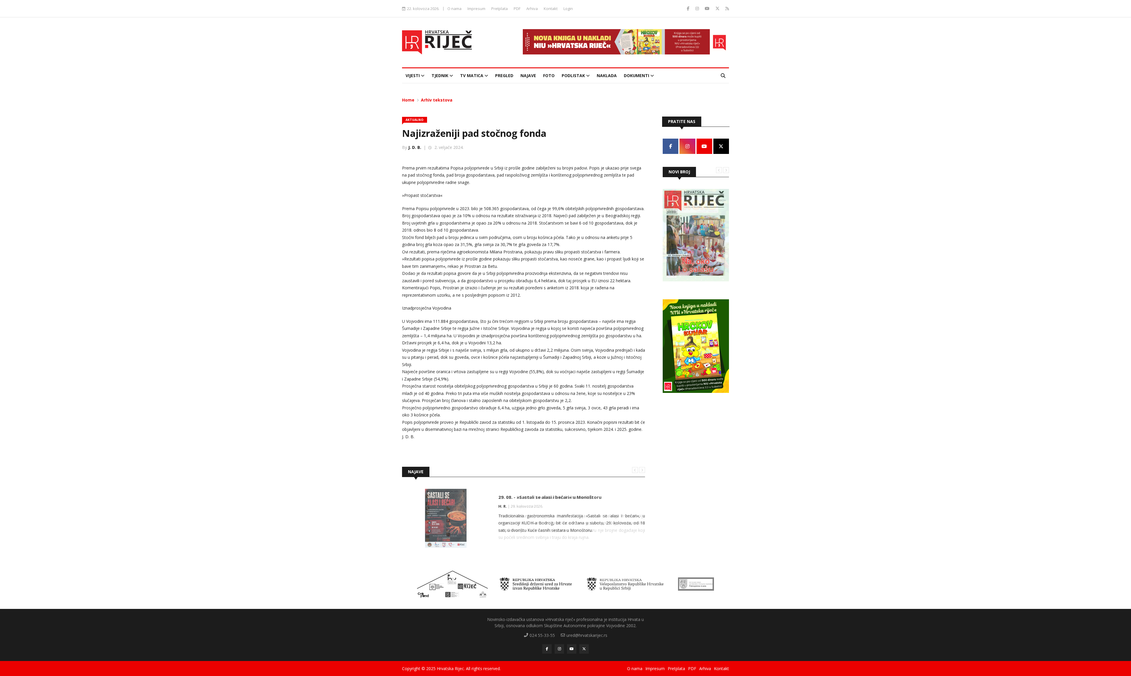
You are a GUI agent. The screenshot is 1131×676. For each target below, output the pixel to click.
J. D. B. (414, 147)
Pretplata (499, 8)
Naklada (607, 75)
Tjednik (440, 75)
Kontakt (551, 8)
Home (408, 100)
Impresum (476, 8)
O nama (454, 8)
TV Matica (472, 75)
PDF (517, 8)
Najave (528, 75)
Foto (549, 75)
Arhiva (532, 8)
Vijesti (413, 75)
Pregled (504, 75)
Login (568, 8)
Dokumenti (637, 75)
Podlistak (574, 75)
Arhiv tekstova (436, 100)
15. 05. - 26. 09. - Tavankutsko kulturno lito (545, 497)
